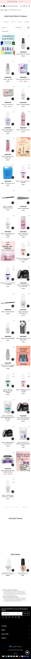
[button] (1, 6)
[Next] (28, 565)
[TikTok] (15, 617)
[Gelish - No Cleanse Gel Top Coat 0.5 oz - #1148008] (8, 354)
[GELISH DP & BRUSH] (23, 461)
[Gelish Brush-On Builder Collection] (8, 251)
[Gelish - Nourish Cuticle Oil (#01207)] (8, 223)
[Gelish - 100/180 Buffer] (23, 197)
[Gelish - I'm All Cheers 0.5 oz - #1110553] (23, 381)
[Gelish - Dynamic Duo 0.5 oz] (23, 68)
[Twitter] (6, 617)
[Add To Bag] (28, 48)
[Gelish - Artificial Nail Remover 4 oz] (23, 223)
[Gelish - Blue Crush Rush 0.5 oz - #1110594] (8, 274)
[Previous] (2, 565)
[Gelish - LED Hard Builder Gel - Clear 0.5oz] (23, 274)
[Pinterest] (12, 617)
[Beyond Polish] (10, 6)
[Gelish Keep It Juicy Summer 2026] (8, 45)
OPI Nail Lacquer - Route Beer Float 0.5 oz (23, 573)
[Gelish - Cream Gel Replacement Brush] (8, 197)
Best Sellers (15, 554)
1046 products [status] (5, 31)
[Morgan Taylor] (23, 356)
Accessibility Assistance (16, 646)
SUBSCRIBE (26, 613)
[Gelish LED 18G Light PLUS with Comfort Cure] (8, 460)
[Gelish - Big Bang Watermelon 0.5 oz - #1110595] (8, 381)
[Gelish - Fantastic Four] (8, 93)
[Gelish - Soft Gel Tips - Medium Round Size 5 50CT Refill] (23, 433)
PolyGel (20, 21)
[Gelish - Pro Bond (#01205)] (8, 327)
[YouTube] (18, 617)
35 (23, 507)
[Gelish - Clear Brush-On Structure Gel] (8, 119)
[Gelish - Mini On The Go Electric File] (8, 145)
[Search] (21, 6)
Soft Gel (13, 21)
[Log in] (26, 6)
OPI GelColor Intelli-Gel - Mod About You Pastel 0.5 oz (8, 573)
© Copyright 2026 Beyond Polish (15, 649)
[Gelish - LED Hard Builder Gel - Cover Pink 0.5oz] (23, 407)
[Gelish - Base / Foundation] (23, 43)
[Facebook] (3, 617)
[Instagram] (9, 617)
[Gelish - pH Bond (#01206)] (23, 93)
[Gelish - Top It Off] (8, 68)
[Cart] (29, 6)
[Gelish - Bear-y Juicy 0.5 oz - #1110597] (23, 172)
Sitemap (15, 653)
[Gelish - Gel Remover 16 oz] (23, 119)
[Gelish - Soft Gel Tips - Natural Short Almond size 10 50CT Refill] (8, 407)
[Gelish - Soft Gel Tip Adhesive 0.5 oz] (23, 301)
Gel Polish (6, 21)
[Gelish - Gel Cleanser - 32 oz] (8, 172)
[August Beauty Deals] (23, 147)
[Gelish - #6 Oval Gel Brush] (8, 301)
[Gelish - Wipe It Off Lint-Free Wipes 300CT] (23, 327)
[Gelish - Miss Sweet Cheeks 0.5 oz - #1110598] (23, 249)
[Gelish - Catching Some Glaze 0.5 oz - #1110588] (8, 486)
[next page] (27, 507)
